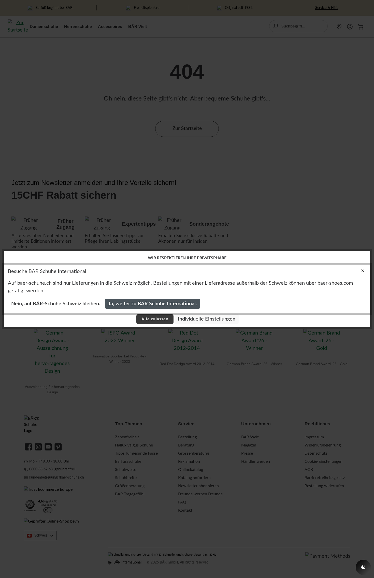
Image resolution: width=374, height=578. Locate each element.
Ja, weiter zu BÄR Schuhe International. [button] (152, 303)
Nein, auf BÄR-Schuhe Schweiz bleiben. (55, 303)
